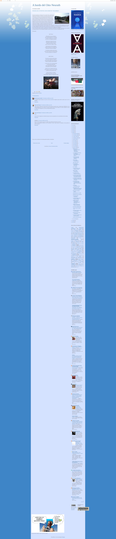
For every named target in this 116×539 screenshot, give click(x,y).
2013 (73, 126)
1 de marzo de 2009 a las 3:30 (43, 120)
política (73, 259)
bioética (79, 229)
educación (73, 238)
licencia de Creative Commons (74, 508)
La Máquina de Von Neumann (77, 287)
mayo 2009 (75, 143)
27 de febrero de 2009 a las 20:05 (46, 112)
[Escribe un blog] (37, 91)
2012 (73, 128)
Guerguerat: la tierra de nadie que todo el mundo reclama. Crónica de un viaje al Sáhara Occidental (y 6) (77, 297)
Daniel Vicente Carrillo (38, 98)
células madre (73, 231)
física (83, 241)
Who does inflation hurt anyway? (77, 272)
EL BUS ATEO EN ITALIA (77, 217)
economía (79, 236)
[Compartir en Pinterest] (39, 91)
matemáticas (80, 251)
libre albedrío (75, 248)
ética (76, 240)
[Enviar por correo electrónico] (36, 91)
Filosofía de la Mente (75, 496)
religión (73, 263)
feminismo (80, 240)
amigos (72, 227)
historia (73, 243)
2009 (73, 132)
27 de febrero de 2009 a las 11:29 (47, 98)
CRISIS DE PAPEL (75, 336)
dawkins (80, 233)
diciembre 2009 (75, 133)
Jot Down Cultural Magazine (77, 295)
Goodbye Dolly (74, 280)
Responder (36, 109)
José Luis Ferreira (38, 112)
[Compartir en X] (38, 91)
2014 (73, 125)
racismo (74, 262)
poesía (37, 93)
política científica (81, 259)
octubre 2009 (75, 136)
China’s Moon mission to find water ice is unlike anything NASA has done (77, 328)
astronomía (81, 228)
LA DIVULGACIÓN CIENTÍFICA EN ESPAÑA (76, 158)
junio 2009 (75, 142)
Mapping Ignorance (75, 326)
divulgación (81, 235)
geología (82, 242)
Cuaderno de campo (75, 420)
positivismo (73, 261)
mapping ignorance (74, 251)
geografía (78, 242)
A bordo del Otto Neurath (46, 5)
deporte (72, 234)
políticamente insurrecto (77, 260)
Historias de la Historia (76, 315)
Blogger (63, 537)
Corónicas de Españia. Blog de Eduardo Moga (77, 366)
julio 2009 (74, 140)
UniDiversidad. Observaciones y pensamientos (77, 462)
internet (56, 25)
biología (76, 230)
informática (73, 246)
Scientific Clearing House (76, 271)
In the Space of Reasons (76, 478)
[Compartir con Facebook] (38, 91)
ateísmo (74, 229)
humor (74, 245)
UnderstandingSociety (76, 431)
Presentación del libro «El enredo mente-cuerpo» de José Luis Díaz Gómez (77, 498)
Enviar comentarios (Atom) (53, 146)
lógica (83, 249)
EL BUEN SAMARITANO (77, 206)
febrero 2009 (75, 147)
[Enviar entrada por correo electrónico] (34, 91)
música (74, 255)
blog (81, 230)
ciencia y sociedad (79, 231)
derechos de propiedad (78, 234)
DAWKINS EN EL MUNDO (77, 194)
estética (72, 240)
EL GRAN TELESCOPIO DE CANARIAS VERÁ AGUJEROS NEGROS (77, 176)
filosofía (77, 241)
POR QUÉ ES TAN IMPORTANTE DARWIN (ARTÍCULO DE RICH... (77, 188)
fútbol (74, 242)
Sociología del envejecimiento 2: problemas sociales (79, 407)
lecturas (73, 247)
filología (72, 241)
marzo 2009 (75, 146)
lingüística (72, 249)
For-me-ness (74, 288)
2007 (73, 222)
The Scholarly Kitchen (76, 279)
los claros (74, 250)
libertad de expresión (80, 247)
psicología (82, 261)
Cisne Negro (74, 384)
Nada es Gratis (74, 451)
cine (71, 232)
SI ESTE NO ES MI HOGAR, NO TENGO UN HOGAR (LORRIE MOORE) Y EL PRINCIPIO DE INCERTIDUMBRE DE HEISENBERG (77, 396)
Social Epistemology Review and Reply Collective (77, 305)
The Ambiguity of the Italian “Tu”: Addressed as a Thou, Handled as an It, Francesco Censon (77, 308)
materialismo (73, 252)
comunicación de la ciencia (79, 232)
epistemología (74, 239)
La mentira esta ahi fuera (76, 470)
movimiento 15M (81, 253)
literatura (78, 249)
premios (78, 261)
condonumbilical (75, 375)
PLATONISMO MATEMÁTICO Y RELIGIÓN (76, 164)
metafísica (79, 252)
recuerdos (40, 93)
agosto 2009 (75, 139)
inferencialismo (81, 245)
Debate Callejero (75, 416)
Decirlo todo (77, 337)
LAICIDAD (82, 246)
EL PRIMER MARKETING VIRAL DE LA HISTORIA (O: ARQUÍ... (77, 179)
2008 (73, 220)
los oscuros (79, 250)
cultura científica (75, 233)
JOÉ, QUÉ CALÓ (75, 162)
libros (80, 248)
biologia (72, 230)
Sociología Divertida (75, 405)
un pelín (51, 99)
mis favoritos (73, 253)
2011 (73, 129)
